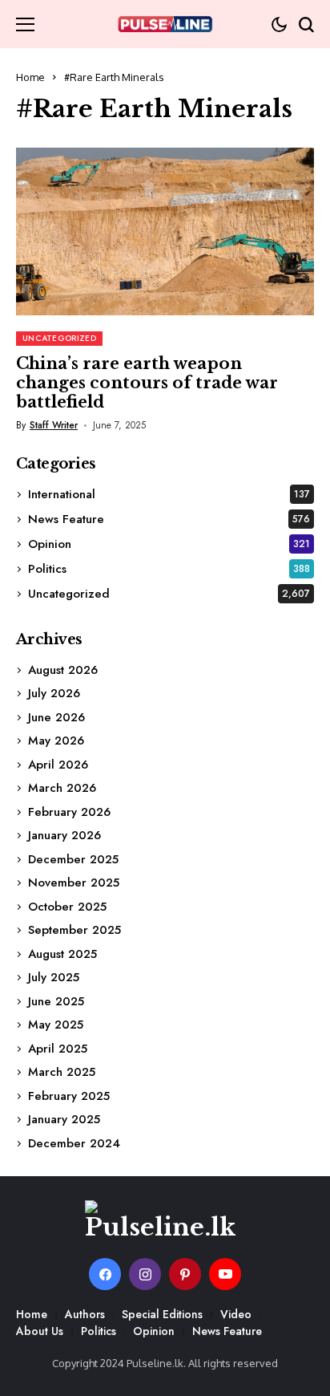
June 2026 (56, 717)
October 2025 (67, 906)
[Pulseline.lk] (165, 24)
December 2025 (73, 859)
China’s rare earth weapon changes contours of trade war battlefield (147, 383)
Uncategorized (169, 594)
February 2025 (69, 1096)
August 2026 (63, 670)
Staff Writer (54, 425)
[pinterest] (185, 1274)
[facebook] (105, 1274)
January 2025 (64, 1119)
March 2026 (62, 788)
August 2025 (62, 954)
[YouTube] (225, 1274)
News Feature (169, 519)
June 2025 (56, 1001)
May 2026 (56, 740)
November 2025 (73, 882)
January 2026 (64, 835)
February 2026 (69, 812)
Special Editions (162, 1314)
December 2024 (74, 1143)
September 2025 (74, 930)
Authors (85, 1314)
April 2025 (57, 1048)
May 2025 (55, 1024)
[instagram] (145, 1274)
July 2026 (54, 693)
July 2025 (53, 977)
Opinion (169, 544)
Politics (169, 569)
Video (236, 1314)
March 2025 (61, 1072)
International (169, 494)
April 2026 (58, 764)
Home (30, 77)
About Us (39, 1331)
